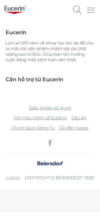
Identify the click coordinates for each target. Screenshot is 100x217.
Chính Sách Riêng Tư (33, 127)
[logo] (15, 10)
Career (13, 178)
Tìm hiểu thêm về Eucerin (40, 117)
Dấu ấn (78, 117)
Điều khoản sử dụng (50, 107)
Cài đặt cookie (73, 127)
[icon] (50, 143)
